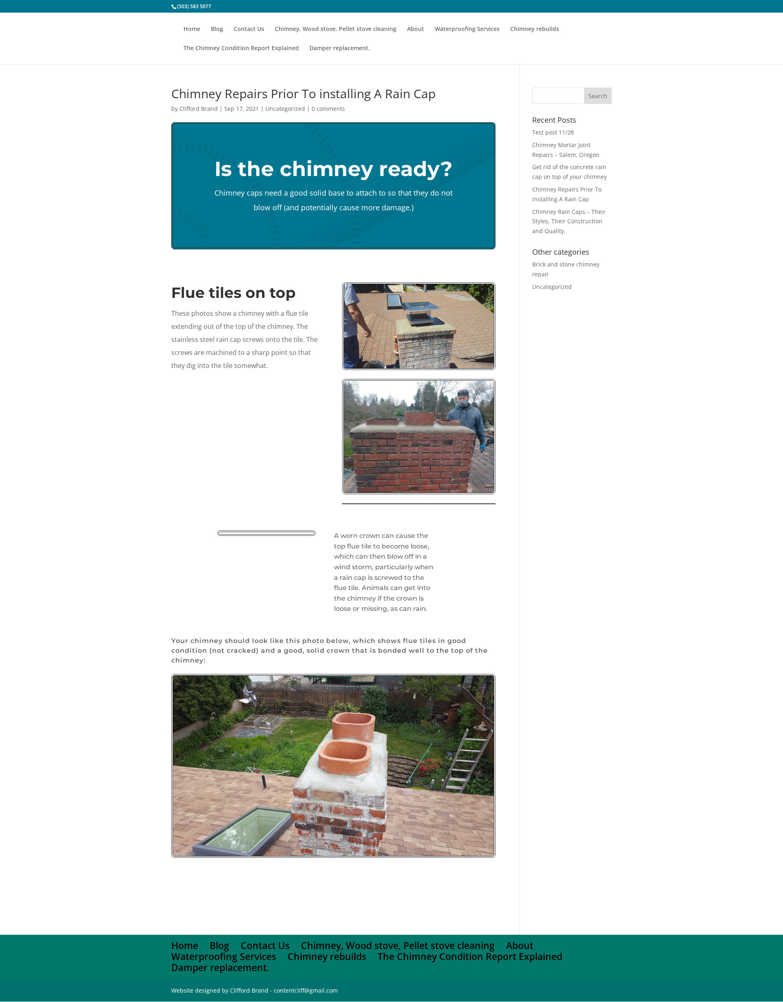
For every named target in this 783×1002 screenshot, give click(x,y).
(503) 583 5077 (194, 6)
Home (192, 29)
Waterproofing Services (467, 29)
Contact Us (249, 29)
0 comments (328, 108)
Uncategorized (285, 108)
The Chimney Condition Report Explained (241, 48)
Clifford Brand (198, 108)
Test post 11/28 (553, 132)
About (415, 29)
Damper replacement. (340, 48)
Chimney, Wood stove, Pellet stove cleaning (335, 29)
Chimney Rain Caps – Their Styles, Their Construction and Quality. (569, 221)
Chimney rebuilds (534, 29)
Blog (217, 29)
